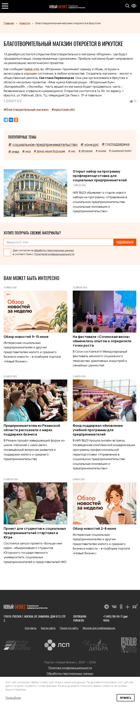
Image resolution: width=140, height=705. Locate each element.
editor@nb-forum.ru (80, 618)
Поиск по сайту (69, 628)
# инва (13, 151)
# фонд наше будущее (49, 151)
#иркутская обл (63, 109)
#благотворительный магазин (26, 109)
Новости (24, 23)
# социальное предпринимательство (42, 144)
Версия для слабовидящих (99, 628)
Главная (9, 23)
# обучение (85, 151)
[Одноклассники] (16, 120)
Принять (125, 698)
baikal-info (31, 69)
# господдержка (115, 144)
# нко (71, 151)
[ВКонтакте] (11, 120)
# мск (26, 151)
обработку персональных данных (54, 250)
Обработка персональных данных (70, 674)
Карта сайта (48, 628)
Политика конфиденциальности (70, 668)
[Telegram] (6, 120)
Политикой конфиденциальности (54, 254)
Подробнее (13, 698)
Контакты (30, 628)
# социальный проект (120, 150)
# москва (101, 150)
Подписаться (124, 242)
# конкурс (89, 144)
